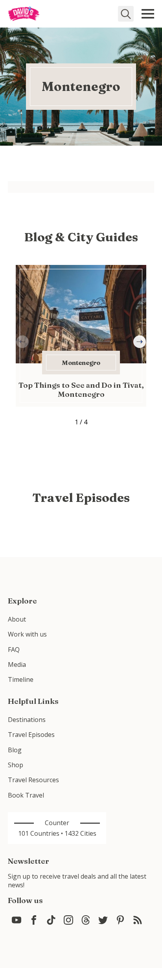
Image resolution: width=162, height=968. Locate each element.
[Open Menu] (148, 13)
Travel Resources (33, 780)
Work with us (27, 634)
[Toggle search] (126, 14)
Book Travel (26, 795)
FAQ (14, 649)
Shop (15, 765)
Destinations (27, 719)
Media (17, 664)
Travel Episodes (31, 734)
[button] (139, 342)
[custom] (16, 920)
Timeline (20, 679)
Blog (15, 750)
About (17, 619)
